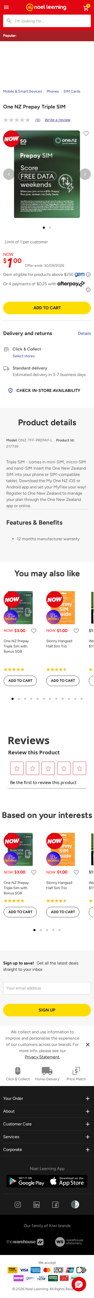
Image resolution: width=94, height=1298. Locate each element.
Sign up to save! (18, 963)
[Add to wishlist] (86, 134)
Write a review (57, 119)
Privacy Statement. (42, 1056)
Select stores (24, 356)
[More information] (88, 274)
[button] (79, 1284)
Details (84, 333)
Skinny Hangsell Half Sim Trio (59, 643)
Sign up (47, 1010)
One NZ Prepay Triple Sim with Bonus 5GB (16, 646)
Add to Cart (47, 307)
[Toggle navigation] (6, 7)
